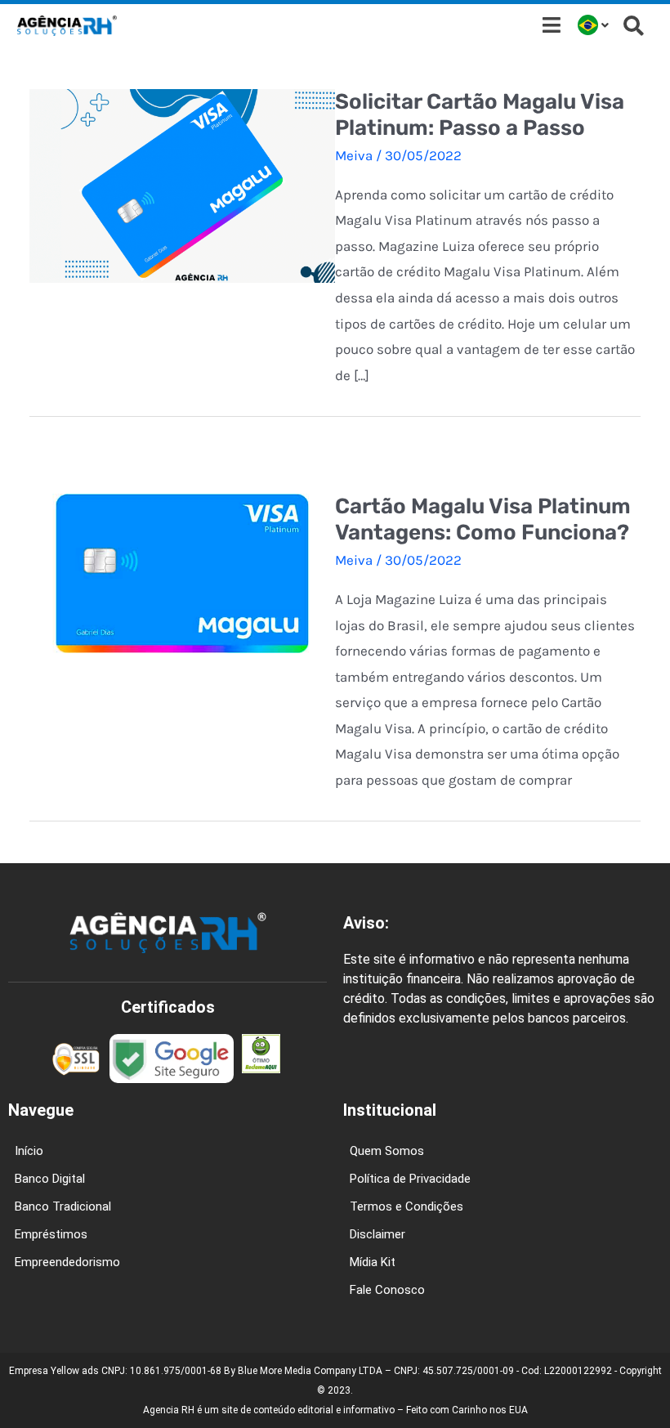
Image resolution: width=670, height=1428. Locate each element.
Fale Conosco (387, 1290)
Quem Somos (387, 1151)
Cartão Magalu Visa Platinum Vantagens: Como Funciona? (483, 519)
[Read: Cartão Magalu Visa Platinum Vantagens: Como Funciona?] (182, 572)
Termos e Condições (406, 1206)
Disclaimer (377, 1234)
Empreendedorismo (67, 1262)
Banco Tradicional (63, 1206)
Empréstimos (51, 1234)
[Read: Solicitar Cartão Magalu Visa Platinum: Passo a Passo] (182, 184)
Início (29, 1151)
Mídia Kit (372, 1262)
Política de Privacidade (410, 1178)
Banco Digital (50, 1178)
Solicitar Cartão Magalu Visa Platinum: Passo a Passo (479, 115)
